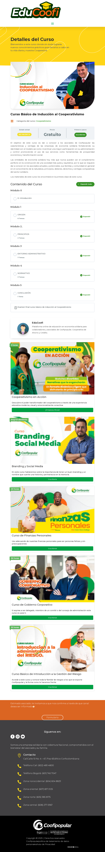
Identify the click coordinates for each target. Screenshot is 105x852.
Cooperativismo (43, 121)
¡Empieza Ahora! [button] (52, 410)
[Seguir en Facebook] (12, 737)
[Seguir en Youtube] (23, 737)
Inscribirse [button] (52, 548)
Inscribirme (80, 135)
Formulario (52, 717)
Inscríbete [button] (52, 479)
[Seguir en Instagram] (18, 737)
